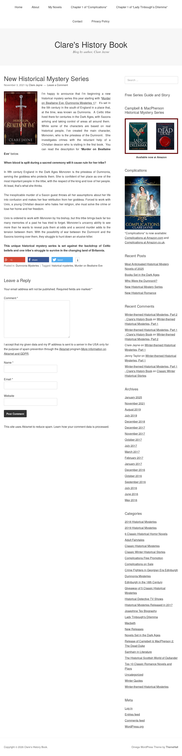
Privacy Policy (100, 21)
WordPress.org (134, 726)
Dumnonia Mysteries (27, 265)
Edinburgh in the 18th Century (143, 582)
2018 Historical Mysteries (141, 522)
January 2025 (133, 397)
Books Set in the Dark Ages (142, 275)
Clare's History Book (91, 44)
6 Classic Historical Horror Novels (146, 534)
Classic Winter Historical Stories (145, 552)
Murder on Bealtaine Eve (89, 265)
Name (8, 362)
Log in (129, 708)
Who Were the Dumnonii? (141, 281)
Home (18, 7)
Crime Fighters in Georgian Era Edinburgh (151, 570)
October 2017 (133, 440)
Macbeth (130, 623)
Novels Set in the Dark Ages (142, 635)
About (35, 7)
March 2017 (132, 452)
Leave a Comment (57, 85)
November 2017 (135, 433)
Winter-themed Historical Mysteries (146, 687)
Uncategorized (134, 674)
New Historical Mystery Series (144, 287)
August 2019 (133, 409)
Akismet (64, 349)
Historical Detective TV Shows (144, 599)
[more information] (77, 260)
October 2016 (133, 476)
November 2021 (135, 403)
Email (8, 379)
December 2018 (135, 421)
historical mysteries (62, 265)
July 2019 (131, 415)
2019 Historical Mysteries (141, 528)
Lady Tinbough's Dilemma (141, 617)
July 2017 (131, 446)
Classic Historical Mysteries (142, 546)
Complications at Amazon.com (144, 238)
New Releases (134, 629)
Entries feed (132, 714)
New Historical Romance (140, 293)
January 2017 (133, 464)
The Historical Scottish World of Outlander (151, 658)
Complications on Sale (139, 564)
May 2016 (131, 500)
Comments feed (135, 720)
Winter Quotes (134, 681)
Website (9, 396)
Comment (11, 298)
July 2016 (131, 488)
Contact (77, 21)
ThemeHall (172, 747)
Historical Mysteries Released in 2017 (149, 605)
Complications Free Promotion (144, 558)
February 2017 (134, 458)
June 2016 (131, 494)
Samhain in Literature (138, 652)
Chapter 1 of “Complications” (89, 7)
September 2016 (135, 482)
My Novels (55, 7)
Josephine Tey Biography (141, 611)
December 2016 (135, 470)
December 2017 (135, 427)
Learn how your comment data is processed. (81, 427)
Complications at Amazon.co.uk (145, 242)
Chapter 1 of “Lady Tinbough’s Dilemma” (141, 7)
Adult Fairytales (134, 540)
